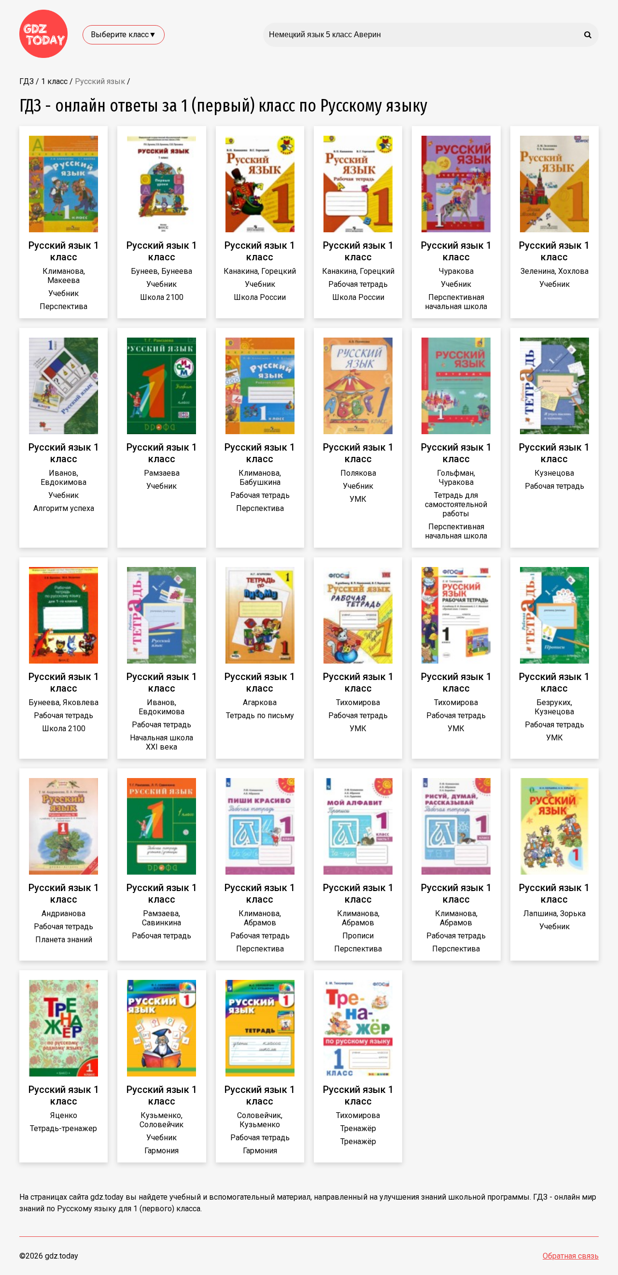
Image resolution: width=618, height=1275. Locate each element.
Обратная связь (571, 1256)
